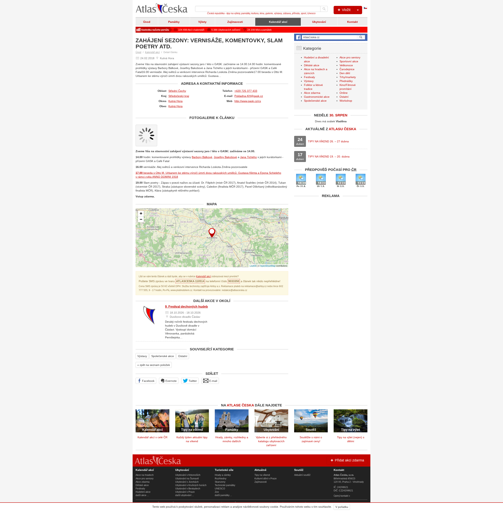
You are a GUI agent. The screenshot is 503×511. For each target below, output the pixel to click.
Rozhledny (220, 478)
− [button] (141, 219)
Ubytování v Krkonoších (187, 475)
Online (344, 92)
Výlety (202, 21)
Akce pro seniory (350, 57)
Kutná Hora (175, 101)
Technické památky (225, 485)
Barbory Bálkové (202, 157)
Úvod (146, 21)
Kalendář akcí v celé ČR (152, 437)
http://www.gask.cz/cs (247, 101)
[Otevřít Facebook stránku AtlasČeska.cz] (330, 37)
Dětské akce (311, 65)
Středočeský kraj (178, 96)
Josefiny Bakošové (225, 157)
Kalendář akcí (278, 21)
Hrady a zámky (223, 475)
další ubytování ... (184, 495)
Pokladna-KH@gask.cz (248, 96)
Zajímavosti (235, 21)
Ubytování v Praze (185, 492)
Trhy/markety (348, 77)
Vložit (346, 10)
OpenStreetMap (267, 265)
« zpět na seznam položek (153, 364)
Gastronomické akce (317, 96)
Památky (174, 21)
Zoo (217, 492)
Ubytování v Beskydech (187, 488)
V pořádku (341, 506)
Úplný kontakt (341, 495)
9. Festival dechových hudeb (186, 306)
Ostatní (182, 356)
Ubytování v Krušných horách (191, 485)
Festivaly (309, 77)
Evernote (171, 380)
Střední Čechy (177, 90)
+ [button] (141, 213)
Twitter (192, 380)
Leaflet (253, 265)
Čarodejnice (347, 69)
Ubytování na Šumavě (187, 478)
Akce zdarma (312, 92)
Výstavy (142, 356)
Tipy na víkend (262, 475)
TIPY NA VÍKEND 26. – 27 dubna (328, 141)
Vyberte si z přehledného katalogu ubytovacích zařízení (271, 441)
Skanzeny (220, 482)
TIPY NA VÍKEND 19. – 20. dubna (329, 156)
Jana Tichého (248, 157)
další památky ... (223, 495)
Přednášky (346, 81)
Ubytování (319, 21)
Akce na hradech (145, 475)
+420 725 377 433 (245, 90)
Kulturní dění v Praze (265, 478)
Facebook (147, 380)
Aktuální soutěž (302, 475)
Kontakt (352, 21)
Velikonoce (346, 65)
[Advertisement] (330, 227)
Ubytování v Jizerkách (187, 482)
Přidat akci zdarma (349, 460)
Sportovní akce (349, 61)
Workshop (346, 100)
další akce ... (142, 495)
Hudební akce (143, 492)
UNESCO (220, 488)
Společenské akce (162, 356)
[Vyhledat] (324, 9)
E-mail (212, 380)
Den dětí (345, 73)
